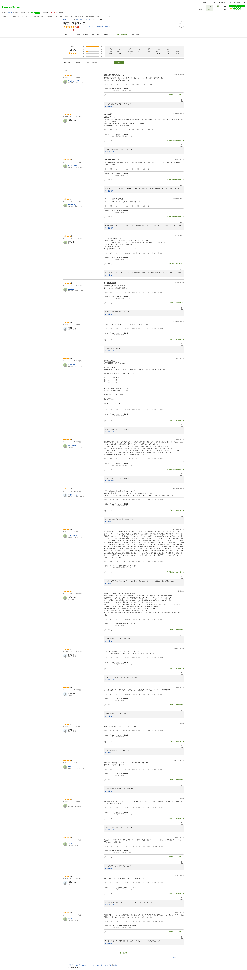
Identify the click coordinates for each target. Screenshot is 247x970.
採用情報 (103, 965)
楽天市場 (232, 2)
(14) (96, 34)
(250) (122, 34)
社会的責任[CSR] (93, 965)
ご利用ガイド (205, 2)
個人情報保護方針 (81, 965)
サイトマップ (213, 2)
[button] (82, 82)
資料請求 (115, 965)
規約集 (109, 965)
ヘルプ (198, 2)
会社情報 (71, 965)
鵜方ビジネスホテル (75, 23)
